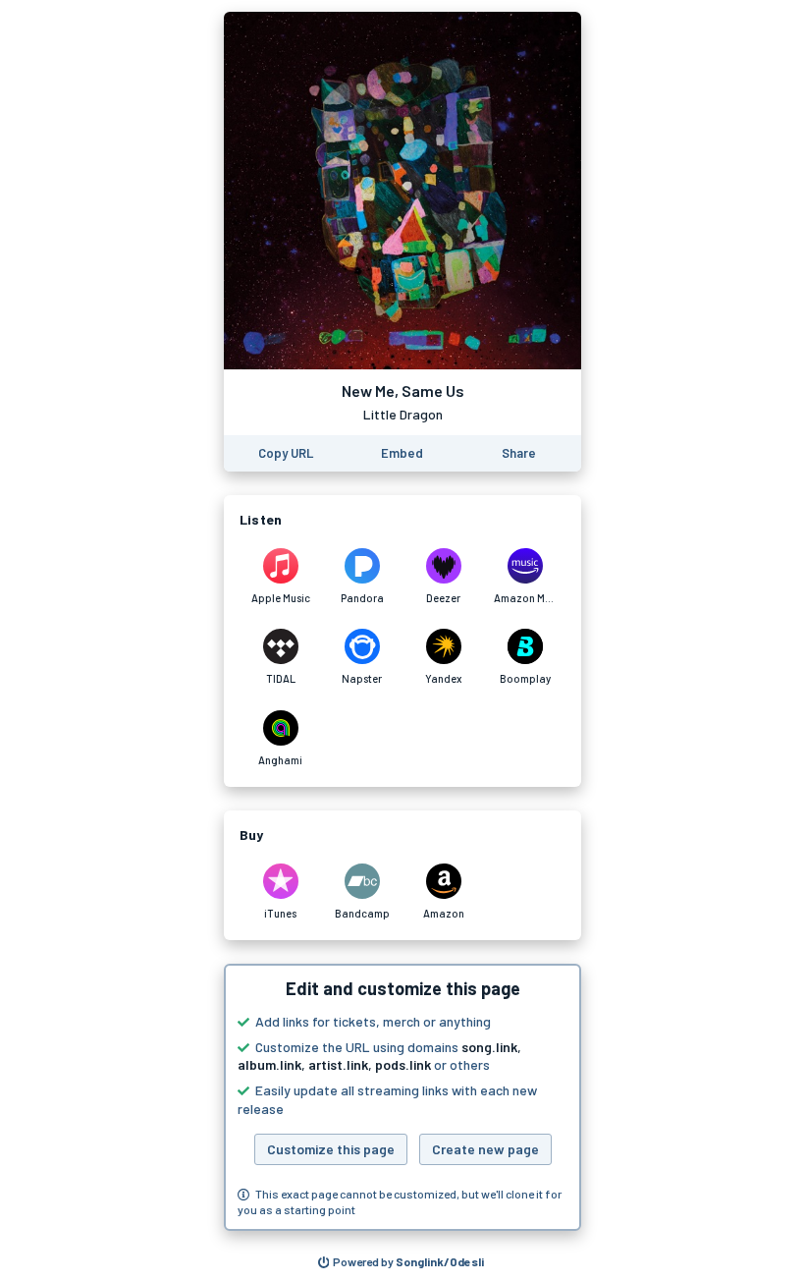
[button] (402, 1097)
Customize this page (331, 1149)
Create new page (485, 1149)
